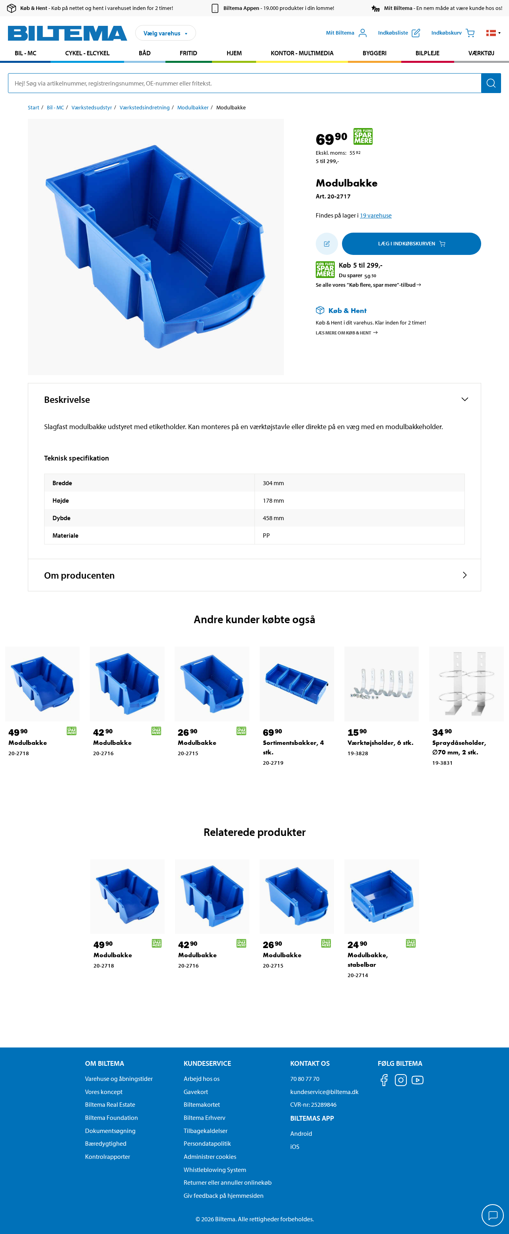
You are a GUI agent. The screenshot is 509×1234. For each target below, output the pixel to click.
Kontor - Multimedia (302, 53)
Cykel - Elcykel (87, 53)
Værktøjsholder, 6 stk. (381, 742)
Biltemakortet (202, 1104)
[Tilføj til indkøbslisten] (327, 244)
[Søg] (491, 83)
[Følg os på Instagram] (400, 1081)
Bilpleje (427, 53)
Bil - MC (25, 53)
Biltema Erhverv (204, 1117)
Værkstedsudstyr (92, 107)
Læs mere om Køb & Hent (343, 332)
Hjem (234, 53)
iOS (294, 1146)
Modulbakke (27, 742)
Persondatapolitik (207, 1143)
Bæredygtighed (105, 1143)
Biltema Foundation (111, 1117)
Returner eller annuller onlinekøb (228, 1182)
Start (33, 107)
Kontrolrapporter (107, 1156)
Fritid (188, 53)
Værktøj (481, 53)
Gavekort (196, 1092)
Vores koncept (103, 1092)
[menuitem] (25, 54)
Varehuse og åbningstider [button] (119, 1078)
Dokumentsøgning (110, 1131)
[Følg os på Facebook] (384, 1081)
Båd (145, 53)
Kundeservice (207, 1063)
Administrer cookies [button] (210, 1156)
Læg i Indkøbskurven (406, 243)
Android (301, 1133)
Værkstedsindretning (145, 107)
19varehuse (376, 215)
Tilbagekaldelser (205, 1131)
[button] (493, 33)
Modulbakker (193, 107)
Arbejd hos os (202, 1078)
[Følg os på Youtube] (417, 1083)
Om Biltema (104, 1063)
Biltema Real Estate (110, 1104)
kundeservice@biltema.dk (324, 1092)
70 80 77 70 (304, 1078)
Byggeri (375, 53)
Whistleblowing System (215, 1170)
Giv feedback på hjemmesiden (224, 1195)
